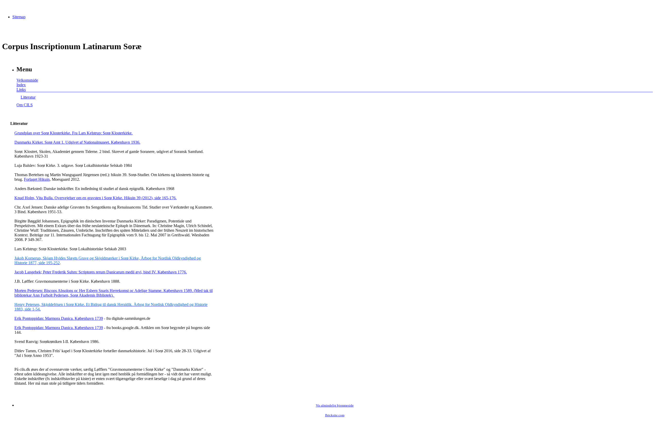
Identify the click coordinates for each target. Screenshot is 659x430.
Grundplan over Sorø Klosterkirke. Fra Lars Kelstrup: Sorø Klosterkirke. (73, 133)
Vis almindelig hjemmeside (335, 405)
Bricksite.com (334, 415)
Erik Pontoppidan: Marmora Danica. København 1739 (58, 318)
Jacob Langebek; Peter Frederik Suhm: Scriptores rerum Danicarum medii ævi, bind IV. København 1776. (100, 272)
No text (7, 6)
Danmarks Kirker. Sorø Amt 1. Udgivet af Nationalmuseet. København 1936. (77, 142)
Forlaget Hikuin (37, 179)
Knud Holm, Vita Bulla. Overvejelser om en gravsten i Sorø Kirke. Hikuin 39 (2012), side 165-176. (95, 198)
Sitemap (18, 17)
